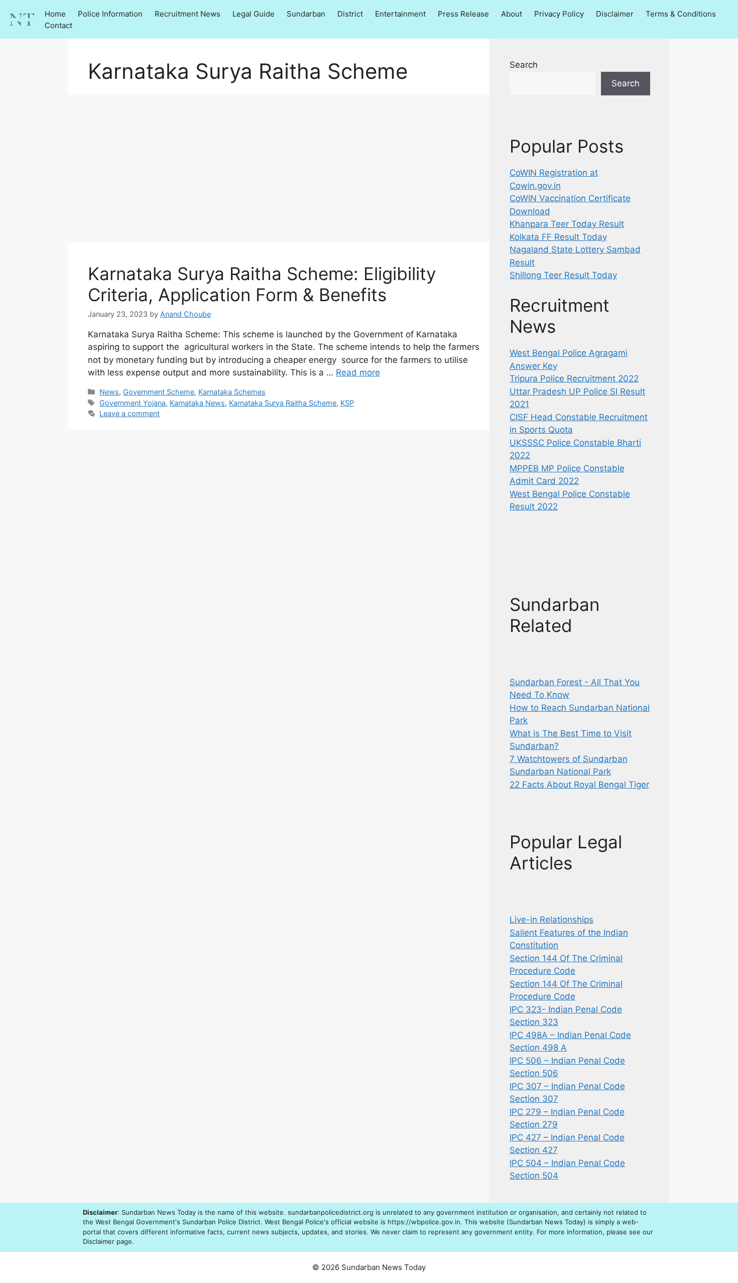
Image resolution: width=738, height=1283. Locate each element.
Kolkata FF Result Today (558, 237)
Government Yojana (132, 403)
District (350, 14)
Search (524, 65)
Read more (358, 372)
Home (55, 14)
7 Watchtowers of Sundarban (569, 759)
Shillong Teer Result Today (563, 275)
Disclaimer (615, 14)
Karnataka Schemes (232, 392)
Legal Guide (253, 14)
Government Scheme (158, 392)
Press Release (463, 14)
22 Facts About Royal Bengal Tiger (579, 785)
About (511, 14)
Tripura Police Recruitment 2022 (574, 378)
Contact (58, 25)
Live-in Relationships (551, 920)
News (109, 392)
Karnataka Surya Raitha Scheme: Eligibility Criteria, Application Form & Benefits (262, 284)
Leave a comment (129, 413)
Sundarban (306, 14)
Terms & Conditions (681, 14)
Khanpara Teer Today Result (567, 224)
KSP (347, 403)
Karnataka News (197, 403)
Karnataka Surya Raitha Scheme (282, 403)
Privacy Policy (559, 14)
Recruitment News (187, 14)
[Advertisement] (278, 168)
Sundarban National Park (560, 771)
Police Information (110, 14)
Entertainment (400, 14)
